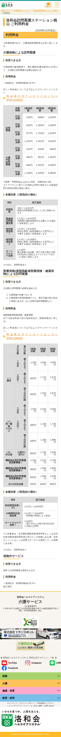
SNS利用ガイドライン (45, 703)
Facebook (13, 668)
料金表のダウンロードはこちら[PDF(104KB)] (32, 98)
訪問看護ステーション (22, 10)
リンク (26, 706)
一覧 (52, 657)
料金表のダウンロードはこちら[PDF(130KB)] (32, 336)
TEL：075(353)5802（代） (31, 610)
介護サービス (6, 10)
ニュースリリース (15, 706)
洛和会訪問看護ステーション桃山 (45, 10)
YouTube (12, 663)
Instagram (37, 663)
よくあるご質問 (36, 706)
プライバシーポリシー (27, 703)
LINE (58, 663)
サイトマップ (12, 703)
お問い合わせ (49, 706)
